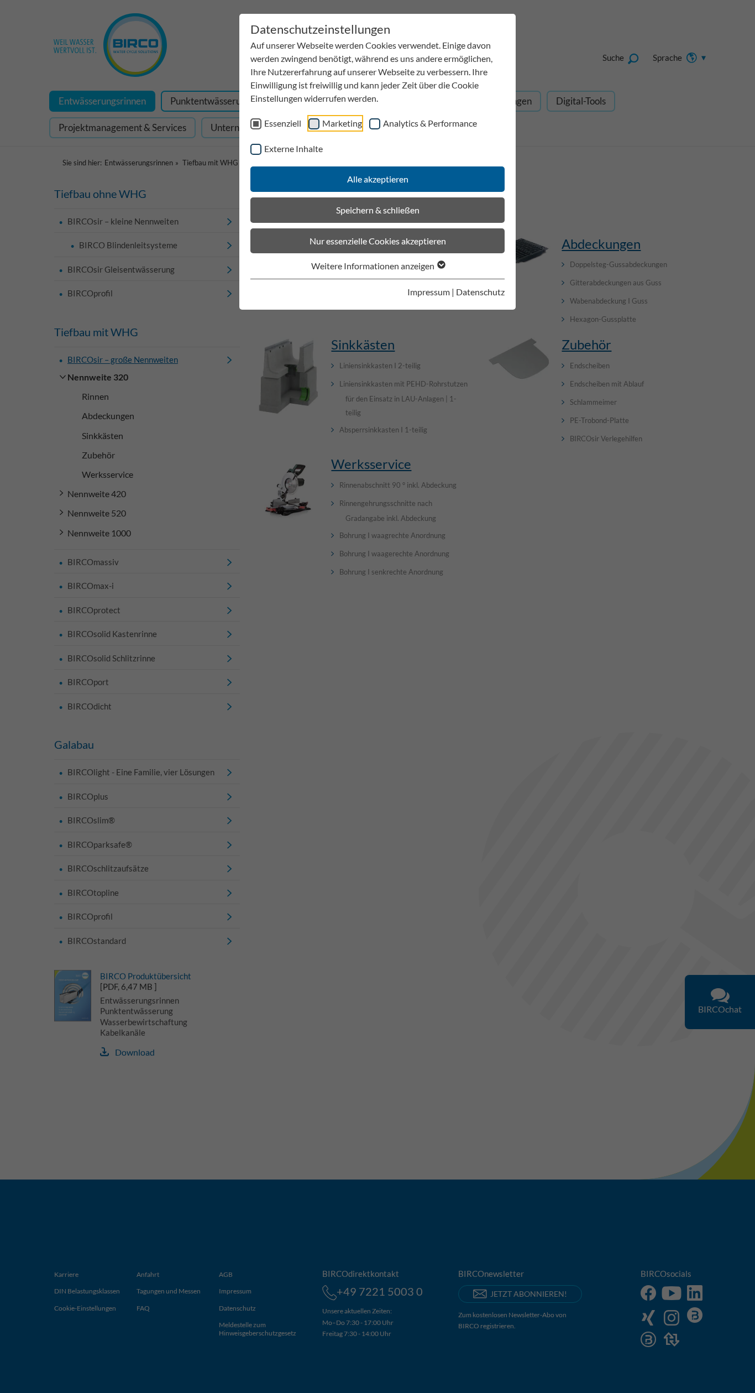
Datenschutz (480, 291)
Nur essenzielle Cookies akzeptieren (378, 241)
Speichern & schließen (378, 210)
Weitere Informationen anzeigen (373, 265)
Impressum (428, 291)
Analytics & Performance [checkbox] (430, 123)
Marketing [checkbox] (342, 123)
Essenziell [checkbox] (282, 123)
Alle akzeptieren (377, 179)
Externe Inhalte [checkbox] (293, 148)
